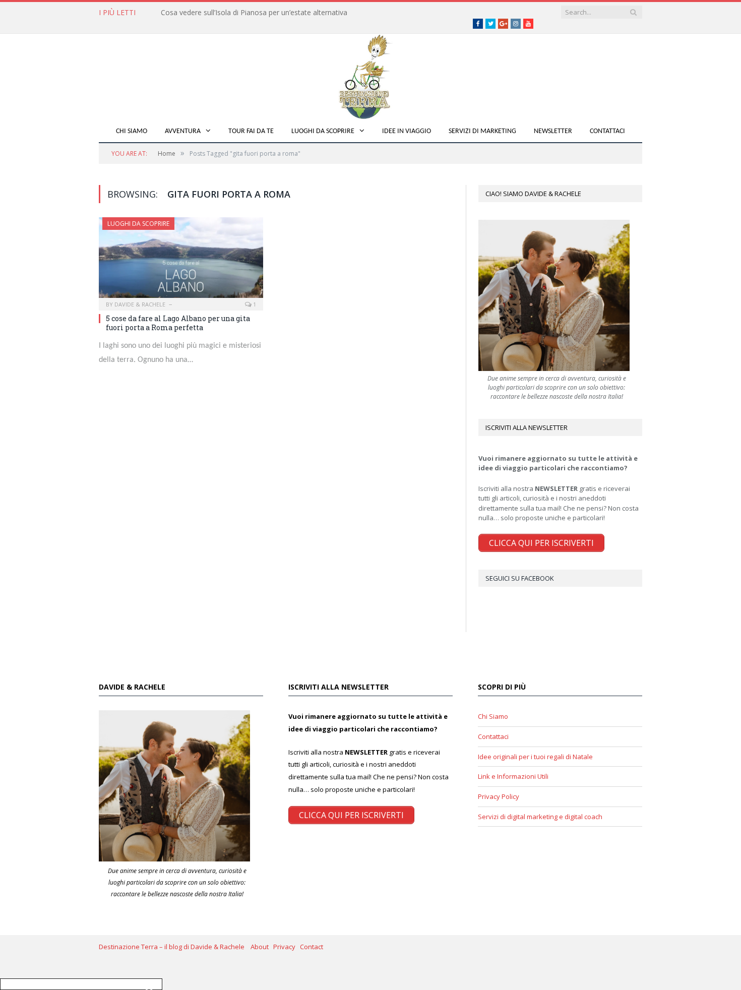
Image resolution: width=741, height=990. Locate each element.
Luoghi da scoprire (322, 131)
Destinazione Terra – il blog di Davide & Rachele (175, 946)
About (262, 946)
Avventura (183, 131)
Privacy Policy (498, 796)
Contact (311, 946)
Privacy (286, 946)
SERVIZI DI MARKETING (482, 131)
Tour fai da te (251, 131)
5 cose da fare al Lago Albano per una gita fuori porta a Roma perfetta (178, 323)
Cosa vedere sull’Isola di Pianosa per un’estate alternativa (254, 12)
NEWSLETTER (553, 131)
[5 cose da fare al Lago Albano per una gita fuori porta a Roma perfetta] (181, 260)
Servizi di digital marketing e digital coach (540, 816)
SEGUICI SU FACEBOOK (519, 578)
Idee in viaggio (406, 131)
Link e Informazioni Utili (513, 776)
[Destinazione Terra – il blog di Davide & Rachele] (370, 75)
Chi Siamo (131, 131)
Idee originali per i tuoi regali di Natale (535, 756)
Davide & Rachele (139, 304)
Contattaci (607, 131)
